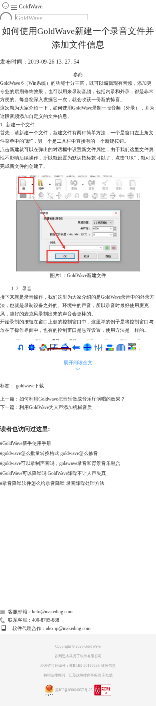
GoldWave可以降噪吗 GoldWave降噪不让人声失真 (53, 473)
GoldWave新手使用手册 (25, 443)
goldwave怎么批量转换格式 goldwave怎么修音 (49, 453)
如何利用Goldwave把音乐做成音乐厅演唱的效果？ (72, 399)
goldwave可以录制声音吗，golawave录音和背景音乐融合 (60, 463)
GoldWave (30, 7)
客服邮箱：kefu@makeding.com (40, 611)
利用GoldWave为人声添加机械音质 (55, 407)
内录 (110, 91)
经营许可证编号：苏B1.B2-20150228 (70, 666)
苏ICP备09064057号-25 (74, 690)
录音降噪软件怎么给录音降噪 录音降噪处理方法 (52, 483)
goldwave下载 (30, 386)
